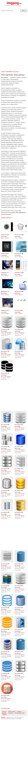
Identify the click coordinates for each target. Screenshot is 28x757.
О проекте (4, 711)
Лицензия (10, 713)
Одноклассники (11, 711)
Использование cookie (20, 713)
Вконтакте (4, 713)
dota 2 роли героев (5, 708)
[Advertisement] (14, 29)
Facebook (19, 711)
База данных (4, 236)
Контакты (4, 714)
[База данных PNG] (7, 322)
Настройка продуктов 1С (6, 217)
